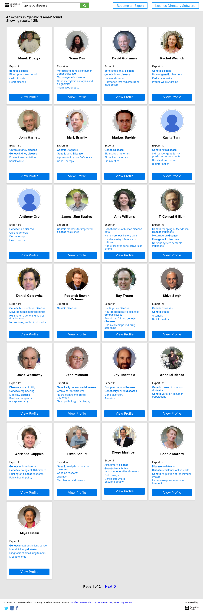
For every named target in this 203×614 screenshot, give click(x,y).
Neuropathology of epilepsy (73, 401)
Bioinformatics (160, 164)
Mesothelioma (17, 556)
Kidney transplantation (22, 157)
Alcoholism (158, 315)
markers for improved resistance (75, 230)
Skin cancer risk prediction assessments (166, 155)
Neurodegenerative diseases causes (122, 313)
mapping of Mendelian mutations (170, 230)
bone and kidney (119, 70)
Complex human (120, 387)
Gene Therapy (65, 161)
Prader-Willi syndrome (165, 82)
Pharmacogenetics (68, 87)
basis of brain (27, 308)
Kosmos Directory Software (175, 5)
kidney (23, 153)
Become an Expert (130, 5)
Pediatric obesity (162, 78)
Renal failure (16, 161)
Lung (70, 153)
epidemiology (22, 466)
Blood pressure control (23, 74)
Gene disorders (114, 394)
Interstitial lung (23, 549)
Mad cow (19, 394)
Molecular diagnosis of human (74, 72)
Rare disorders (165, 239)
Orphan (71, 77)
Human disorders (167, 74)
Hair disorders (17, 240)
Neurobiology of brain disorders (28, 322)
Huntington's (117, 308)
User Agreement (123, 602)
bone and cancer (114, 78)
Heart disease (17, 82)
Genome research (67, 473)
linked (121, 391)
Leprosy (61, 476)
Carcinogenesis (18, 232)
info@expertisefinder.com (83, 602)
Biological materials (116, 157)
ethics (160, 311)
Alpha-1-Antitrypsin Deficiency (74, 157)
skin (164, 150)
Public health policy (20, 477)
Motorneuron (165, 235)
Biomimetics (112, 161)
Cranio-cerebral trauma (71, 391)
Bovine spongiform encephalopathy (20, 400)
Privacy (110, 602)
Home (101, 602)
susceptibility (22, 387)
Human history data (121, 235)
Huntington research (26, 474)
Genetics (110, 398)
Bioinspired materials (117, 153)
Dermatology (17, 236)
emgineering (21, 391)
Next (108, 586)
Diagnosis (68, 150)
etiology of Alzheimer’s (27, 470)
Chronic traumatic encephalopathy (115, 480)
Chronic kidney (23, 150)
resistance (163, 466)
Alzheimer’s (116, 465)
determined (76, 387)
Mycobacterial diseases (71, 480)
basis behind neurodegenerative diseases (122, 470)
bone (117, 74)
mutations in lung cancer (28, 545)
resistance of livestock (170, 470)
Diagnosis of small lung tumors (27, 553)
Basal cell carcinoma (164, 160)
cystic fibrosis (17, 78)
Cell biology (112, 475)
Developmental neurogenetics (27, 311)
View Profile (29, 97)
